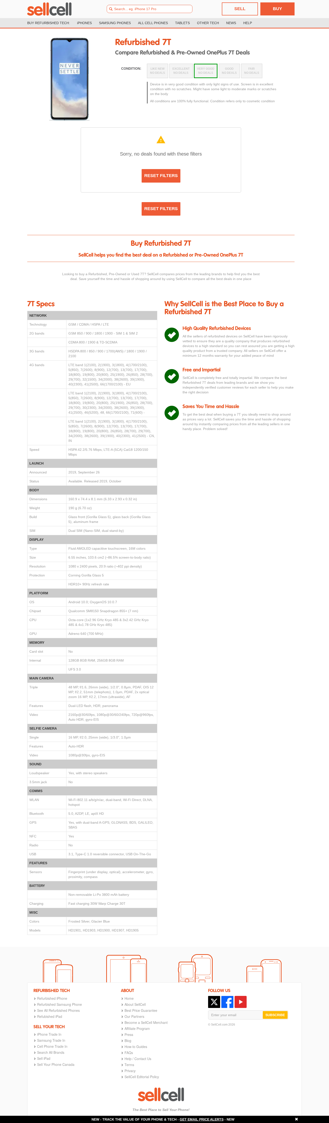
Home (129, 998)
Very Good (205, 71)
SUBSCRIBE (275, 1015)
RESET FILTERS (161, 175)
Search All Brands (50, 1052)
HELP (247, 23)
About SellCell (135, 1004)
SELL (239, 8)
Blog (128, 1040)
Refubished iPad (49, 1016)
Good (229, 71)
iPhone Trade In (49, 1034)
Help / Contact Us (138, 1058)
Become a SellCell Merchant (146, 1022)
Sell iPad (43, 1058)
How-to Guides (136, 1046)
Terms (129, 1064)
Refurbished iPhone (52, 998)
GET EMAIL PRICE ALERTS (202, 1119)
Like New (157, 71)
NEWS (231, 23)
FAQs (129, 1052)
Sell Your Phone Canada (55, 1064)
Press (129, 1034)
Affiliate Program (137, 1028)
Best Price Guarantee (141, 1010)
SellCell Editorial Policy (142, 1076)
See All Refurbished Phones (58, 1010)
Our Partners (134, 1016)
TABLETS (182, 23)
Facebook (227, 1002)
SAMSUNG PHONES (115, 23)
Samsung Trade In (51, 1040)
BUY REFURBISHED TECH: (48, 23)
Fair (251, 71)
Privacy (130, 1070)
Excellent (181, 71)
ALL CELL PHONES (153, 23)
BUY (277, 8)
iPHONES (84, 23)
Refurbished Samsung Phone (59, 1004)
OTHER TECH (208, 23)
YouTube (241, 1002)
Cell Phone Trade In (52, 1046)
